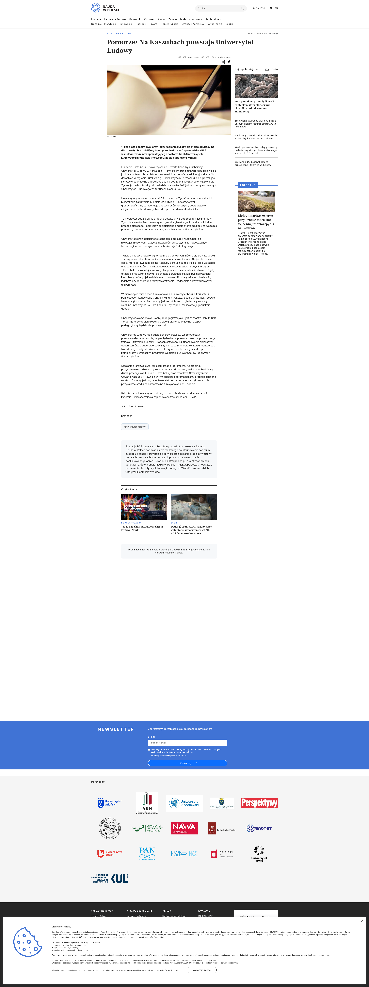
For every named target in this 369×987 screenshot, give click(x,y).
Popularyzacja (169, 23)
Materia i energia (191, 19)
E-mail (151, 736)
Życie (161, 19)
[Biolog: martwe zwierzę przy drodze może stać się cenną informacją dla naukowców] (256, 224)
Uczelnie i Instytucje (103, 23)
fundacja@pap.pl (135, 963)
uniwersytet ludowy (135, 426)
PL (271, 8)
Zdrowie (149, 19)
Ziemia (172, 19)
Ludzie (230, 23)
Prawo (153, 23)
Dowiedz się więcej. (173, 970)
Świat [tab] (275, 69)
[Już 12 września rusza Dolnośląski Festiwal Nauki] (144, 515)
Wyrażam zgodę (202, 970)
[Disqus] (169, 602)
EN (276, 8)
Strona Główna (254, 33)
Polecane (247, 185)
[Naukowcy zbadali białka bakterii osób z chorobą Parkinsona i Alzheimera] (256, 137)
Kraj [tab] (267, 69)
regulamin (165, 749)
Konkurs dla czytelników (174, 916)
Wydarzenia (215, 23)
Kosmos (96, 19)
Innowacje (125, 23)
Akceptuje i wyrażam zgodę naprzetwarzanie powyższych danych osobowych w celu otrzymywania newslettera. (186, 750)
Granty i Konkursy (193, 23)
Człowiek (135, 19)
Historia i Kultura (115, 19)
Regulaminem (195, 549)
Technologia (213, 19)
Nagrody (140, 23)
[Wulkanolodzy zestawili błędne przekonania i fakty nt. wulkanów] (256, 163)
